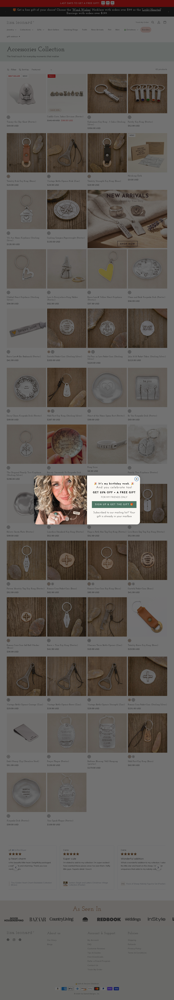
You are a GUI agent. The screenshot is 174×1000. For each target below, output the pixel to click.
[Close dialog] (137, 479)
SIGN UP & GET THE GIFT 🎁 (114, 504)
